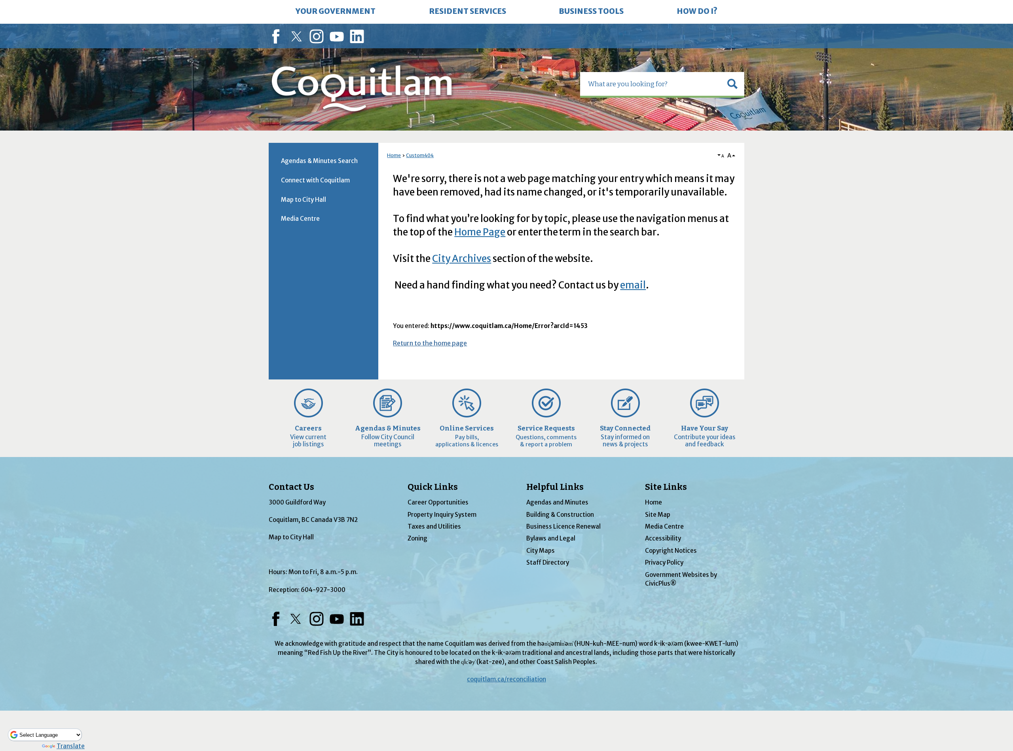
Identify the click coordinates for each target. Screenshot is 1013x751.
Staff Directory (547, 562)
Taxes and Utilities (434, 526)
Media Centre (300, 218)
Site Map (657, 514)
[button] (732, 84)
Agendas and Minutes (557, 502)
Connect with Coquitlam (315, 180)
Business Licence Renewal (563, 526)
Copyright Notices (671, 550)
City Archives (461, 258)
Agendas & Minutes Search (319, 161)
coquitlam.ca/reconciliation (506, 679)
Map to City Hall (303, 199)
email (633, 285)
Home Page (479, 232)
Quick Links (433, 487)
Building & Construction (560, 514)
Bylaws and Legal (550, 538)
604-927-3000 (323, 590)
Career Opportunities (438, 502)
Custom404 (420, 155)
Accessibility (663, 538)
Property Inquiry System (442, 514)
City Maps (540, 550)
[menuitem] (335, 12)
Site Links (666, 487)
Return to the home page (430, 343)
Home (394, 155)
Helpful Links (555, 487)
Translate (71, 746)
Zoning (417, 538)
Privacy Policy (664, 562)
